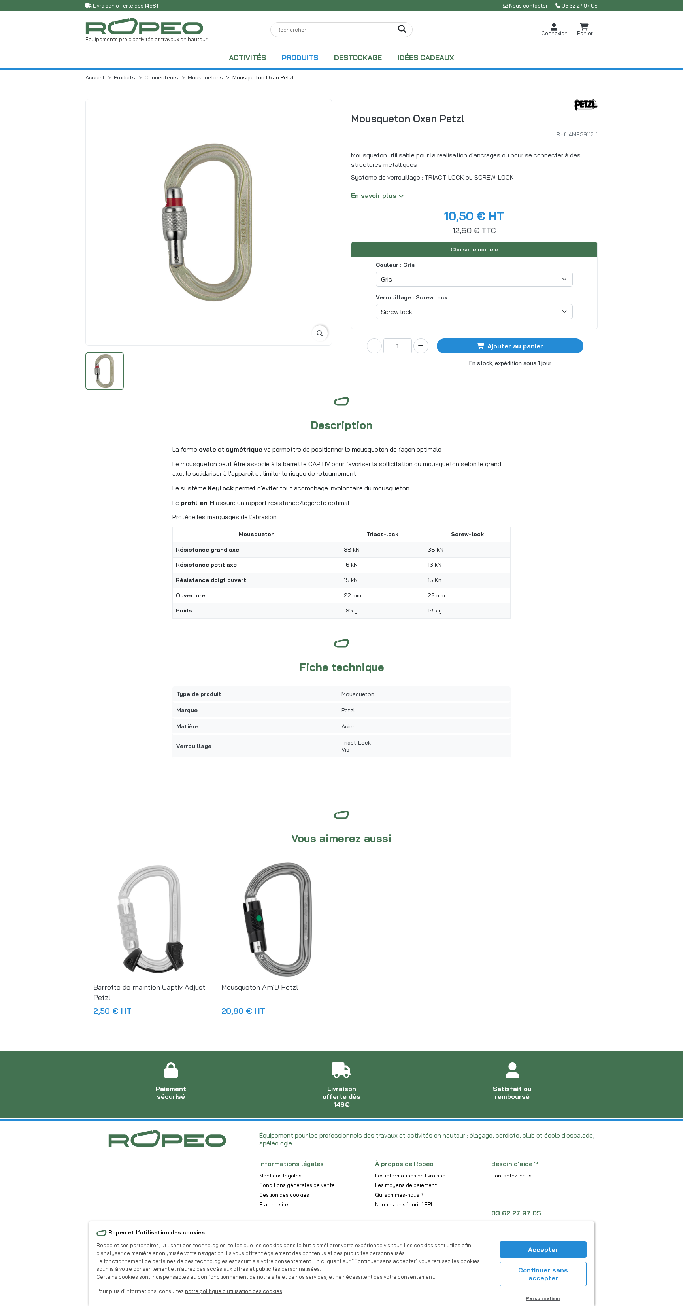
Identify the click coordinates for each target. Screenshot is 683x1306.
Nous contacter (528, 5)
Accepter (543, 1249)
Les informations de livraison (410, 1175)
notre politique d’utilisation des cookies (233, 1291)
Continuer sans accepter (543, 1274)
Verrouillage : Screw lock (411, 297)
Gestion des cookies (284, 1195)
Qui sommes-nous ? (399, 1195)
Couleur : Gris (395, 264)
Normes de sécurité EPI (403, 1204)
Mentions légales (280, 1175)
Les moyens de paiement (406, 1185)
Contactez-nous (511, 1175)
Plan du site (273, 1204)
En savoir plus (374, 195)
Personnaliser (543, 1298)
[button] (554, 30)
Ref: (562, 134)
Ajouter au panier (515, 346)
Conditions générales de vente (297, 1185)
